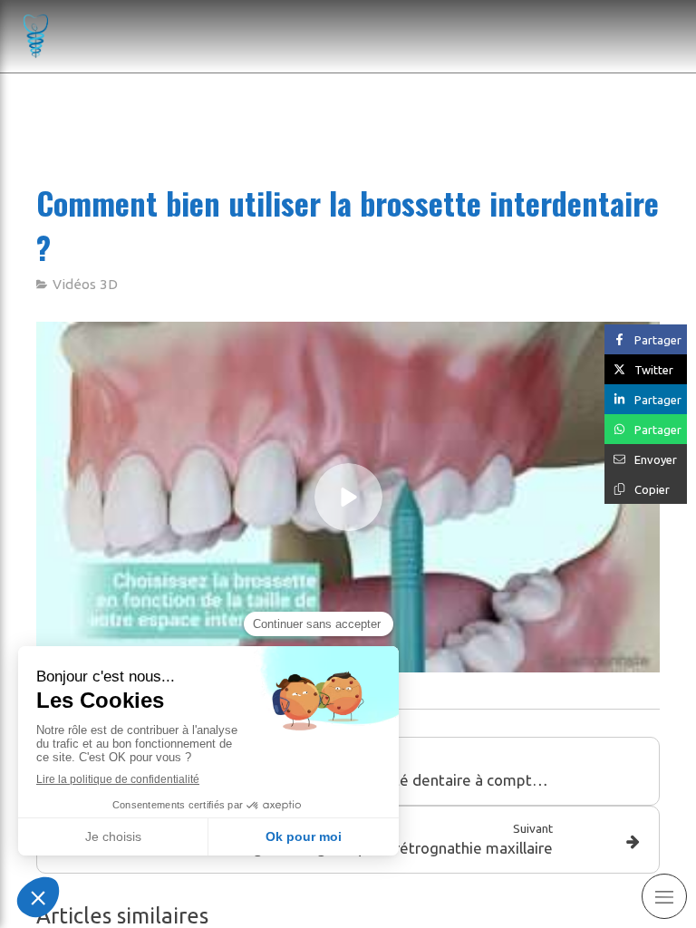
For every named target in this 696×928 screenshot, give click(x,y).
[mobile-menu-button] (664, 896)
